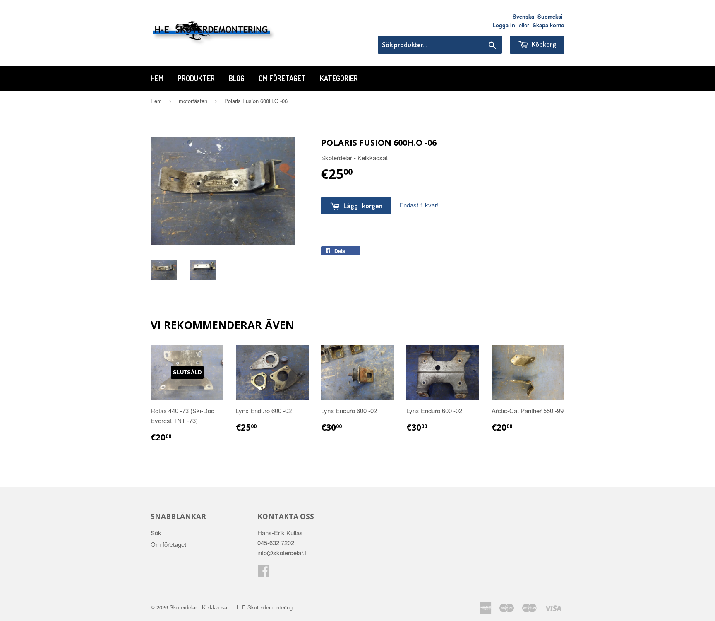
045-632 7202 (275, 542)
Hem (157, 78)
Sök (156, 532)
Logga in (503, 25)
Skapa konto (548, 25)
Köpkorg (543, 44)
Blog (237, 78)
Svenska (523, 16)
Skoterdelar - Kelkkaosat (199, 607)
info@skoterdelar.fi (282, 552)
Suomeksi (550, 16)
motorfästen (193, 101)
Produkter (196, 78)
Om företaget (282, 78)
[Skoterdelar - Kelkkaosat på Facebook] (263, 572)
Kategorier (339, 78)
